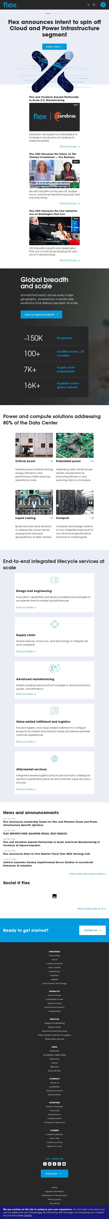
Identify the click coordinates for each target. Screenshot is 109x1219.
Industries (54, 951)
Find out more (68, 146)
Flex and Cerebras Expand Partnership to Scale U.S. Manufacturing (54, 98)
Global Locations (54, 1090)
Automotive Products (54, 1007)
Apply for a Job (54, 1146)
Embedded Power (54, 999)
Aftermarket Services (54, 1039)
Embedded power (68, 461)
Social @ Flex (54, 1071)
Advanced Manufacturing (54, 1031)
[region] (54, 51)
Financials (54, 1110)
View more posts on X (90, 908)
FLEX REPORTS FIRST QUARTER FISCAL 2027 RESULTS (35, 833)
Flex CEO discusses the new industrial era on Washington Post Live (53, 212)
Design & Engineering (54, 1023)
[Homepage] (10, 5)
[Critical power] (34, 445)
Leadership (54, 1087)
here (39, 1212)
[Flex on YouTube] (64, 1164)
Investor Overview (54, 1106)
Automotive (54, 955)
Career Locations (54, 1142)
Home (54, 1187)
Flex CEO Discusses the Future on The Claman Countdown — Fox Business (52, 155)
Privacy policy (54, 1199)
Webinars (54, 1067)
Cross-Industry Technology (54, 983)
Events (54, 1063)
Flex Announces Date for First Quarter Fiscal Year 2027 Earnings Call (46, 853)
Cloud (54, 959)
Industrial (54, 975)
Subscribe (51, 1173)
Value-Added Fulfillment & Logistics (54, 1035)
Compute (62, 518)
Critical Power (54, 995)
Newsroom (54, 1051)
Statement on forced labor (54, 1195)
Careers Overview (54, 1134)
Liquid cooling (25, 518)
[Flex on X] (45, 1164)
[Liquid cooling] (34, 502)
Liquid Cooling (54, 1003)
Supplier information (54, 1191)
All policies (55, 1203)
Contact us (90, 930)
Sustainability (54, 1094)
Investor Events (55, 1118)
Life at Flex (55, 1138)
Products (54, 991)
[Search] (88, 4)
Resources (54, 1059)
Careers (54, 1130)
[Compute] (75, 502)
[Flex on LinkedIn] (49, 1164)
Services (54, 1019)
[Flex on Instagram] (59, 1164)
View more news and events (86, 873)
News (54, 1047)
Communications (54, 963)
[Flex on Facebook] (54, 1164)
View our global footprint (39, 314)
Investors (54, 1102)
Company (54, 1078)
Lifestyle (54, 979)
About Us (54, 1083)
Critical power (25, 461)
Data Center (54, 967)
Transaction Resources (54, 1122)
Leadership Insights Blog (54, 1055)
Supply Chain (54, 1027)
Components (54, 1011)
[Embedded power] (75, 445)
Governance (54, 1114)
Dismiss (28, 1215)
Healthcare (54, 971)
